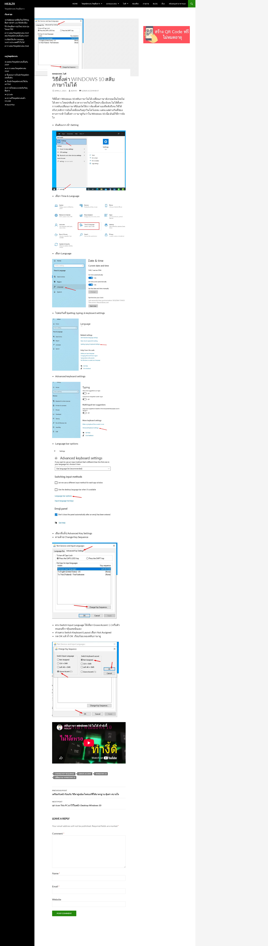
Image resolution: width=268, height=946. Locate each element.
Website (56, 899)
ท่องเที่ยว (135, 4)
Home (75, 4)
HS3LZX (10, 3)
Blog (155, 4)
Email (55, 886)
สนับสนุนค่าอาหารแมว (177, 4)
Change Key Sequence (64, 774)
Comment (58, 833)
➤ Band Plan (10, 104)
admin (74, 91)
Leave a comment (90, 91)
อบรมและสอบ (111, 4)
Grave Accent (85, 774)
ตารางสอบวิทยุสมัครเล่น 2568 (17, 46)
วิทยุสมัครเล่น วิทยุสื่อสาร (91, 4)
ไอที (124, 4)
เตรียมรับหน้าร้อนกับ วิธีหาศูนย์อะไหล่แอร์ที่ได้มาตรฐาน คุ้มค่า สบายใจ (85, 792)
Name (56, 873)
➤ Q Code (9, 94)
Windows (57, 74)
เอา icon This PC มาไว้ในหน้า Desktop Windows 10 (76, 803)
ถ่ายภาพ (146, 4)
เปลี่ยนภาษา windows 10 (65, 777)
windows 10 (101, 774)
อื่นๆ (163, 4)
